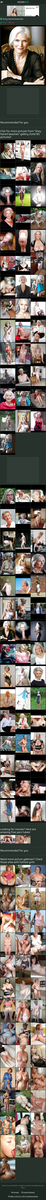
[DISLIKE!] (10, 22)
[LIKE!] (1, 22)
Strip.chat (28, 15)
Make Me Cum (30, 8)
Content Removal (29, 1192)
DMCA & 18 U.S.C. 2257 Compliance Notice (24, 1196)
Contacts (16, 1192)
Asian (23, 2)
